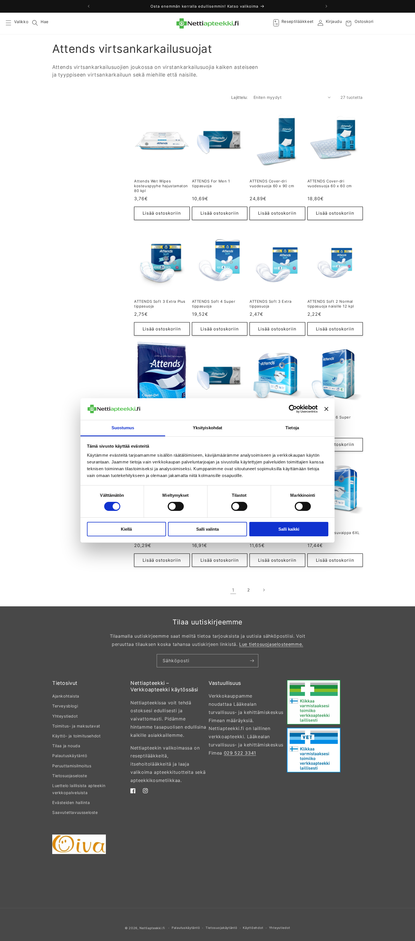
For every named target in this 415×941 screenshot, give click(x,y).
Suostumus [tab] (123, 427)
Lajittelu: (239, 97)
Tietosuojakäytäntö (221, 928)
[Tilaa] (252, 660)
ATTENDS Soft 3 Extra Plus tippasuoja (159, 303)
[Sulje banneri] (326, 409)
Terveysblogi (65, 705)
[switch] (176, 506)
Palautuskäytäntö (69, 755)
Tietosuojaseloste (69, 775)
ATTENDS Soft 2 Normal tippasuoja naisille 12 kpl (330, 303)
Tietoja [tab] (292, 427)
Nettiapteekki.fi (152, 928)
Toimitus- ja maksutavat (76, 726)
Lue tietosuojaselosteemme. (271, 644)
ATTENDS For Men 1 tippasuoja (211, 183)
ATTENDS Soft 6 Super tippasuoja (329, 419)
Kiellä (126, 529)
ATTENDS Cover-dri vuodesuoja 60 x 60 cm (329, 183)
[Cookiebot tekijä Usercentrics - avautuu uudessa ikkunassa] (293, 409)
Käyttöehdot (253, 928)
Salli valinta (207, 529)
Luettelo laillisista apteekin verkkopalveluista (78, 789)
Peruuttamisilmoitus (71, 765)
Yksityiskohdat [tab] (207, 427)
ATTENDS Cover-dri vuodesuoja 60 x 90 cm (272, 183)
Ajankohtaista (65, 696)
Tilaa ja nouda (66, 745)
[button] (12, 23)
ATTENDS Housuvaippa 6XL (333, 532)
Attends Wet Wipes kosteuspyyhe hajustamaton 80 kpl (161, 186)
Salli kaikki (288, 529)
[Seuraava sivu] (263, 590)
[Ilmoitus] (326, 6)
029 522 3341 (240, 753)
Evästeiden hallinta (71, 802)
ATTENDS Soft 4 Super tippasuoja (213, 303)
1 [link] (233, 590)
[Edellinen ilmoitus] (88, 6)
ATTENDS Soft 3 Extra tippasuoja (271, 303)
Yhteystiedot (65, 716)
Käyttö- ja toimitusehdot (76, 735)
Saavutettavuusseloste (75, 812)
